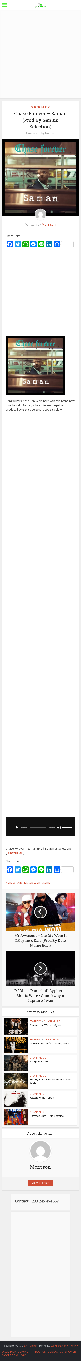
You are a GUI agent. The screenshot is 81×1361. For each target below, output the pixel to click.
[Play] (17, 827)
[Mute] (59, 827)
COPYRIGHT (25, 1351)
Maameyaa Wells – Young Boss (49, 1043)
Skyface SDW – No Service (47, 1116)
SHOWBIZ (70, 1351)
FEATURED (35, 1021)
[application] (40, 826)
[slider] (67, 827)
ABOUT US (40, 1351)
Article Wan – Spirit (42, 1097)
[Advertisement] (40, 54)
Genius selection (29, 882)
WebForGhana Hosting (64, 1346)
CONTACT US (55, 1351)
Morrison (50, 133)
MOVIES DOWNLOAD (14, 1355)
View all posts (40, 1183)
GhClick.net (31, 1346)
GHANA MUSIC (40, 107)
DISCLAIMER (9, 1351)
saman (47, 882)
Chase (12, 882)
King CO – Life (39, 1061)
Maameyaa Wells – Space (46, 1025)
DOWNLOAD (15, 853)
